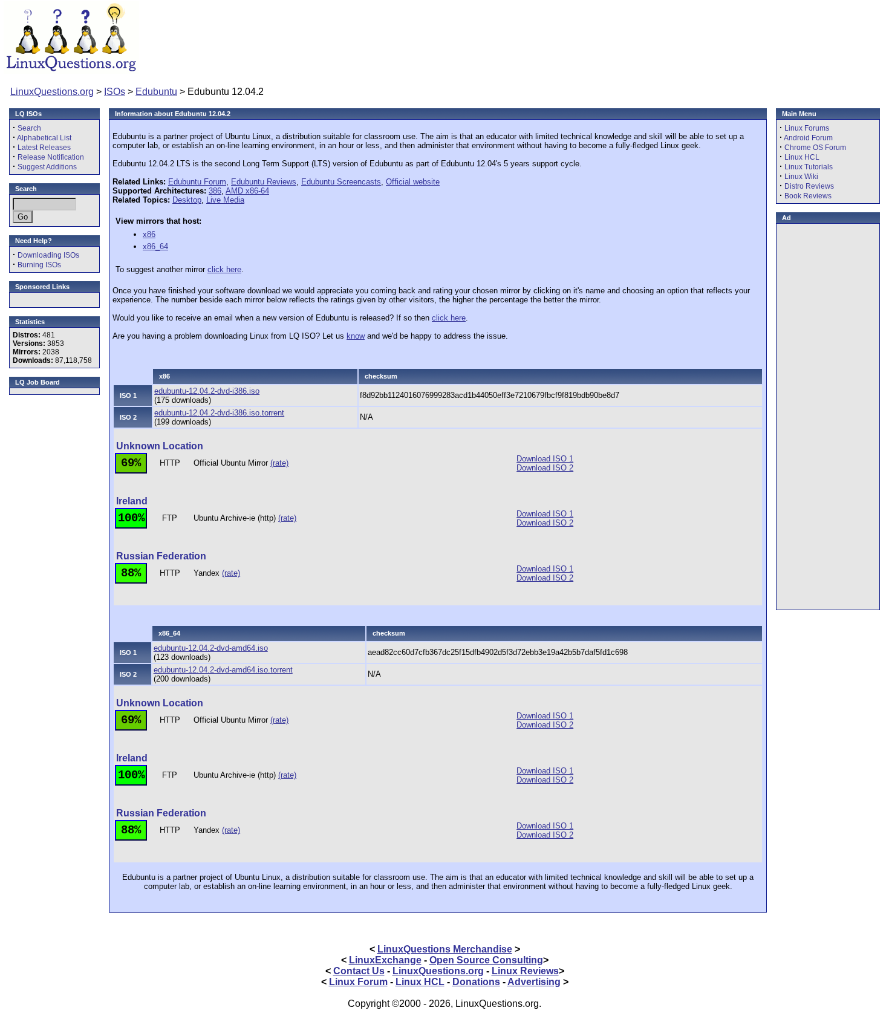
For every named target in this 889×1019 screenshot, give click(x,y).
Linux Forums (806, 128)
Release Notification (51, 157)
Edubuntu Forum (197, 181)
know (356, 335)
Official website (413, 181)
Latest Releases (44, 147)
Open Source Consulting (486, 960)
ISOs (114, 91)
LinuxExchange (385, 960)
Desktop (186, 199)
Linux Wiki (801, 176)
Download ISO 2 (544, 467)
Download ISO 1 (544, 458)
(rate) (279, 462)
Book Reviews (808, 196)
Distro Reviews (809, 186)
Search (29, 128)
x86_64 (155, 246)
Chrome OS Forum (815, 147)
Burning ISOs (39, 265)
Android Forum (808, 138)
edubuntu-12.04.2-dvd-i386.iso (206, 391)
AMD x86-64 (247, 190)
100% (131, 518)
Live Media (225, 199)
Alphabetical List (44, 138)
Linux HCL (801, 157)
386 (215, 190)
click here (224, 269)
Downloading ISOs (48, 255)
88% (131, 573)
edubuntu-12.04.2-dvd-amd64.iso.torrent (223, 669)
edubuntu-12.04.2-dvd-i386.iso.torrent (219, 412)
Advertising (534, 982)
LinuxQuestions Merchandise (444, 949)
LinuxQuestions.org (52, 91)
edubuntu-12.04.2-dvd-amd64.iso (211, 648)
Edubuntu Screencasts (341, 181)
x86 (149, 234)
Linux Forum (358, 982)
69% (131, 463)
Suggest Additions (47, 167)
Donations (476, 982)
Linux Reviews (525, 971)
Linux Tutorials (808, 167)
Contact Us (359, 971)
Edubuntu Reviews (263, 181)
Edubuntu (156, 91)
